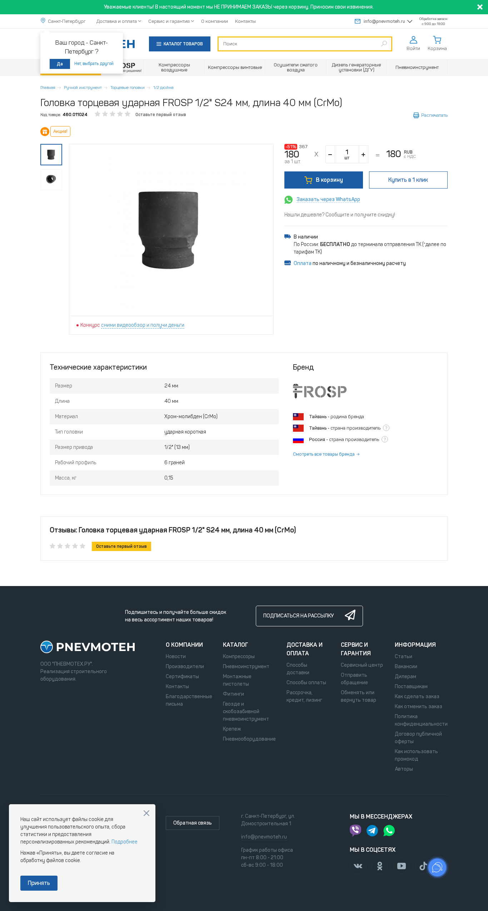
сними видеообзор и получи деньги (142, 325)
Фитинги (233, 694)
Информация (415, 644)
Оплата (303, 263)
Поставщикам (411, 687)
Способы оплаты (306, 683)
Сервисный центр (362, 665)
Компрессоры (239, 657)
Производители (185, 667)
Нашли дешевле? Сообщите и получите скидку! (339, 215)
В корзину (329, 179)
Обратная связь (192, 823)
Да (60, 63)
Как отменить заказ (418, 707)
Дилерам (405, 677)
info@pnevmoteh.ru (384, 21)
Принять (39, 883)
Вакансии (406, 667)
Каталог (235, 644)
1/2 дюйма (163, 87)
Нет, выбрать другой (94, 63)
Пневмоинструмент (246, 667)
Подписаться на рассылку (298, 616)
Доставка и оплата (116, 21)
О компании (214, 21)
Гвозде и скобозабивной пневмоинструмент (246, 711)
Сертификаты (182, 677)
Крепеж (232, 729)
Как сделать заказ (417, 697)
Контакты (245, 21)
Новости (176, 657)
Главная (47, 87)
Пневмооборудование (249, 739)
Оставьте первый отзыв (160, 114)
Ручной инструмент (83, 87)
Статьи (403, 657)
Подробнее (124, 842)
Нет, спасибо (146, 813)
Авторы (404, 769)
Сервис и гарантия (169, 21)
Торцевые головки (127, 87)
